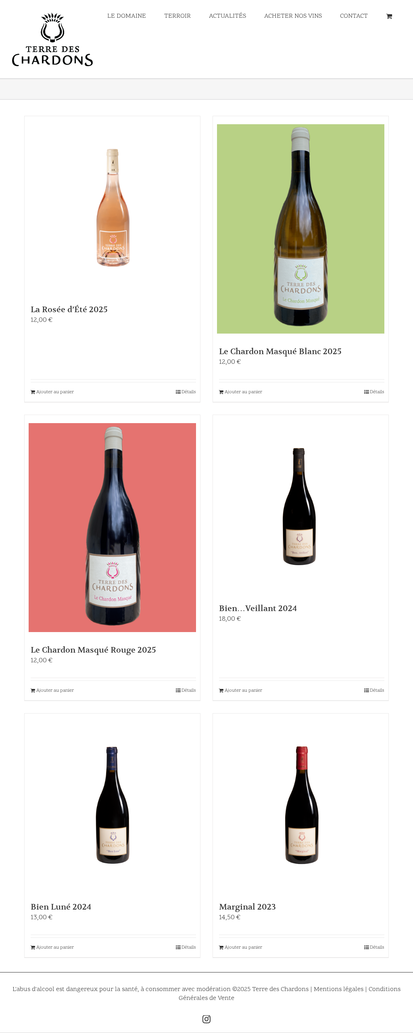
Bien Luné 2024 (61, 907)
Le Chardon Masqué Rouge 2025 (93, 650)
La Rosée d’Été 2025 (69, 310)
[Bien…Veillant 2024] (300, 507)
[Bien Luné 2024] (112, 805)
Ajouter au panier (55, 392)
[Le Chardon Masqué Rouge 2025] (112, 528)
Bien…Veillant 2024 (258, 608)
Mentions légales (339, 989)
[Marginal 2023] (300, 805)
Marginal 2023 (247, 907)
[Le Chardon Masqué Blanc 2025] (300, 229)
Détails (188, 392)
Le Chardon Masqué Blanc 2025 (280, 351)
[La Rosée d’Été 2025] (112, 208)
